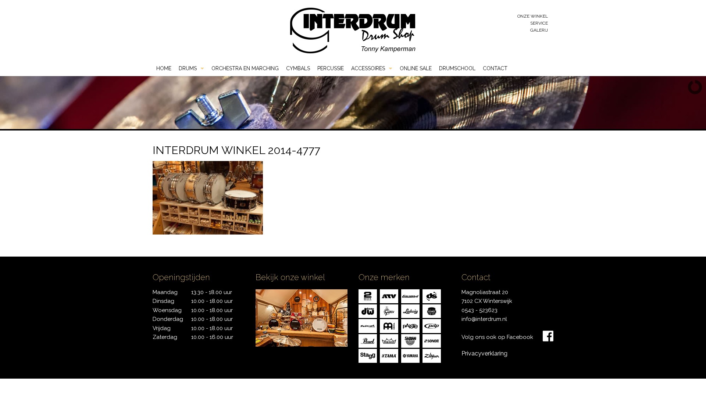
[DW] (368, 310)
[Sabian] (410, 340)
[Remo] (389, 340)
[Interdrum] (353, 29)
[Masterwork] (368, 325)
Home (163, 68)
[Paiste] (410, 325)
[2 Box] (368, 295)
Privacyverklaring (484, 353)
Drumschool (457, 68)
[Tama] (389, 355)
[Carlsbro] (410, 295)
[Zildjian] (431, 355)
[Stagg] (368, 355)
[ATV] (389, 295)
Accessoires (368, 68)
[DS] (431, 295)
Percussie (330, 68)
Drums (188, 68)
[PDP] (431, 325)
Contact (495, 68)
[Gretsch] (389, 310)
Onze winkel (532, 16)
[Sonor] (431, 340)
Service (539, 23)
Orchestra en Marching (245, 68)
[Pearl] (368, 340)
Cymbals (298, 68)
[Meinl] (389, 325)
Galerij (539, 30)
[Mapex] (431, 310)
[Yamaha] (410, 355)
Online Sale (416, 68)
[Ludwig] (410, 310)
